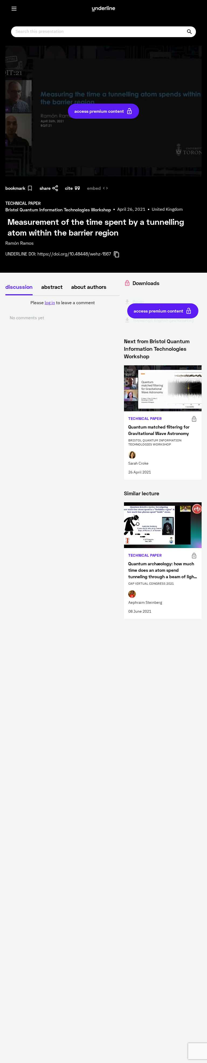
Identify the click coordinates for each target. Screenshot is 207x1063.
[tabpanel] (62, 311)
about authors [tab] (88, 286)
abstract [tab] (52, 286)
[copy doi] (119, 254)
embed (94, 188)
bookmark (15, 188)
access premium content (99, 111)
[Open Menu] (14, 8)
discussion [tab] (19, 286)
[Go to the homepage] (103, 8)
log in (50, 303)
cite (69, 188)
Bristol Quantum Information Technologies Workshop (156, 348)
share (45, 188)
